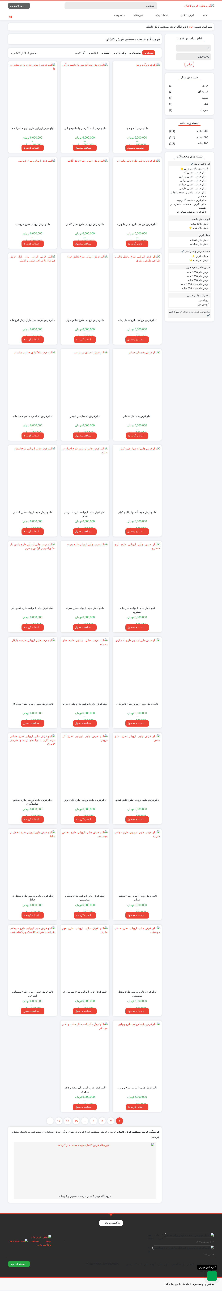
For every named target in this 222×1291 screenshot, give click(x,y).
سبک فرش (204, 235)
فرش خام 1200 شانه (197, 272)
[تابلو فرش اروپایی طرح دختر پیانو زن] (137, 189)
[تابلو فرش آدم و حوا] (137, 93)
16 (67, 1121)
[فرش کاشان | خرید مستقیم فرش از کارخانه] (199, 6)
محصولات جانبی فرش (198, 295)
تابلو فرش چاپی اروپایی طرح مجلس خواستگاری (32, 801)
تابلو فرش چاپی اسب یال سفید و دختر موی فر (85, 1089)
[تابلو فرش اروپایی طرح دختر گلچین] (85, 189)
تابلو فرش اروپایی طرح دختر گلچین (85, 224)
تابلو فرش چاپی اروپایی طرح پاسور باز (32, 607)
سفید (205, 97)
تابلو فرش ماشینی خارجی (192, 188)
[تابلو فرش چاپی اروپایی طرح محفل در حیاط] (32, 860)
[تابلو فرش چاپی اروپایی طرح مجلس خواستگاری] (32, 764)
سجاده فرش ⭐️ (200, 256)
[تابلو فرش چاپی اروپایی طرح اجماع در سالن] (85, 477)
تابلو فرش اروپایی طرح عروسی (32, 224)
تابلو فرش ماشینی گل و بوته (191, 200)
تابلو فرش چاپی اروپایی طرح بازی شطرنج (137, 609)
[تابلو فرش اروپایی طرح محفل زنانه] (137, 285)
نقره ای (204, 110)
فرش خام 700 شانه (198, 280)
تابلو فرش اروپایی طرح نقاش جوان (85, 320)
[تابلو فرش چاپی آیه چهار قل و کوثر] (137, 477)
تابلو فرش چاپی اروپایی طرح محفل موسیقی (137, 993)
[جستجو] (68, 5)
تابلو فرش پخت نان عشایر (137, 416)
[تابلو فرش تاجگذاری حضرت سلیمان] (32, 381)
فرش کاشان (187, 15)
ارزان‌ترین (93, 52)
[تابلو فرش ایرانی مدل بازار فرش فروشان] (32, 285)
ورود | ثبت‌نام (17, 5)
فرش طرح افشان (199, 240)
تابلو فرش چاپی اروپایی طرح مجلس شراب (137, 897)
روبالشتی (203, 300)
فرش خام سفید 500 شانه (195, 288)
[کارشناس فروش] (212, 1276)
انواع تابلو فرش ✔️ (200, 163)
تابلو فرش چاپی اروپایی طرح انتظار (32, 512)
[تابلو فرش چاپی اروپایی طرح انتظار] (32, 477)
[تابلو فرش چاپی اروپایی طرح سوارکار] (32, 668)
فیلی (205, 103)
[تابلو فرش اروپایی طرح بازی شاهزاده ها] (32, 93)
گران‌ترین (80, 52)
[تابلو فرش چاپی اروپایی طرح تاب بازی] (137, 668)
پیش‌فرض (149, 52)
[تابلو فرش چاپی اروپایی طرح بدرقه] (85, 573)
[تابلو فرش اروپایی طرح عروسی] (32, 189)
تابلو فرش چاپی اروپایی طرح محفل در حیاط (32, 897)
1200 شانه (202, 131)
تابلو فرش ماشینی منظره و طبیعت (188, 206)
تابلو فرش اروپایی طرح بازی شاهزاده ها (32, 128)
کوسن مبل (202, 304)
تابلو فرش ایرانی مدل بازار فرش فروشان (32, 320)
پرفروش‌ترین (119, 52)
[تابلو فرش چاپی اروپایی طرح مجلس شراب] (137, 860)
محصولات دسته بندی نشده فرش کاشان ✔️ (189, 313)
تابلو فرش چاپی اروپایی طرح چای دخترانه (84, 703)
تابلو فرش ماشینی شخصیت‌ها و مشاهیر (188, 194)
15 (76, 1121)
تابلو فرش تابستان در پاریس (85, 416)
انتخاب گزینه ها (31, 147)
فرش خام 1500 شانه (197, 276)
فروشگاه (138, 15)
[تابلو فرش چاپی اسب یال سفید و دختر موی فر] (85, 1052)
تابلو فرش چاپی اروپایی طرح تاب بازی (137, 703)
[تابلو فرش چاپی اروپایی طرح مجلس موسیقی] (85, 860)
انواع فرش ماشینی (200, 219)
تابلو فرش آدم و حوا (137, 128)
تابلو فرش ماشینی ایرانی (193, 180)
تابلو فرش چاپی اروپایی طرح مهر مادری (84, 991)
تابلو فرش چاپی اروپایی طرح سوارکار (32, 703)
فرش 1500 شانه (199, 223)
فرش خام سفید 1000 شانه (194, 284)
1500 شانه (202, 137)
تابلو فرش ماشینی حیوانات (192, 184)
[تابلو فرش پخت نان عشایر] (137, 381)
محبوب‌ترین (135, 52)
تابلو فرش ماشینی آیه (195, 172)
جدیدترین (105, 52)
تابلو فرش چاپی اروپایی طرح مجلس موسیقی (84, 897)
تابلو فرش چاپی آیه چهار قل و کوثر (137, 512)
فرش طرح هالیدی (199, 244)
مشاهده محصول (135, 147)
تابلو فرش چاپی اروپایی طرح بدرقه (85, 607)
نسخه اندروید (18, 1263)
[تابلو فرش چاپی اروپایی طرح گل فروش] (85, 764)
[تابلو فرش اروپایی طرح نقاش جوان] (85, 285)
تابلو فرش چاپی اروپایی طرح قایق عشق (137, 799)
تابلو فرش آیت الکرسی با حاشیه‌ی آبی (85, 128)
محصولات (119, 15)
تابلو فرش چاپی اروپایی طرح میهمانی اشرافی (32, 993)
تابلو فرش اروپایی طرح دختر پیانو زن (137, 224)
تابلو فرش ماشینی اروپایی (192, 176)
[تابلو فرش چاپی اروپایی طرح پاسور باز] (32, 573)
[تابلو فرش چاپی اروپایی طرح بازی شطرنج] (137, 573)
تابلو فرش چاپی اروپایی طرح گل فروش (84, 799)
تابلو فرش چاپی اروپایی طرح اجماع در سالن (84, 514)
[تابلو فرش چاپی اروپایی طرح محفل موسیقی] (137, 956)
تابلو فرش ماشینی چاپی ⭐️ (194, 168)
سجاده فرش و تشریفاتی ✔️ (195, 251)
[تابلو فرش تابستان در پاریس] (85, 381)
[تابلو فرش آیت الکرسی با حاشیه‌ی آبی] (85, 93)
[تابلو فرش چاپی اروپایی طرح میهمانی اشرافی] (32, 956)
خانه (205, 15)
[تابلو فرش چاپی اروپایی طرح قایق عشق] (137, 764)
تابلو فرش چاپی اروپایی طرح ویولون (137, 1087)
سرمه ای (203, 91)
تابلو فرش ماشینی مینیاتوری (191, 211)
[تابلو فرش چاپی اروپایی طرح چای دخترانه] (85, 668)
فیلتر (189, 64)
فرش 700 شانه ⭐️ (198, 227)
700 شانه (203, 143)
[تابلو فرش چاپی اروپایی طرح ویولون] (137, 1052)
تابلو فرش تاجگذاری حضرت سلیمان (32, 416)
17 (58, 1121)
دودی (205, 85)
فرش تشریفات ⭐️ (199, 260)
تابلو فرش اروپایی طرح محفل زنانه (137, 320)
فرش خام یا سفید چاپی (198, 267)
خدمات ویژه (161, 15)
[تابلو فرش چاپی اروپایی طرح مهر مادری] (85, 956)
